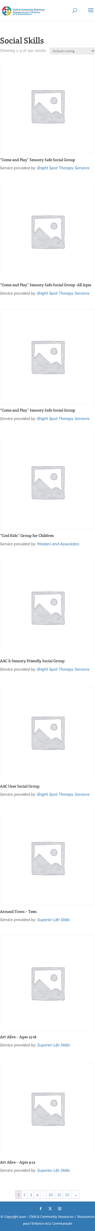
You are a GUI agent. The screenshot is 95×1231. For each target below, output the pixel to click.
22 (67, 1194)
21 (59, 1194)
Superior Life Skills (53, 919)
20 (51, 1194)
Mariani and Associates (58, 544)
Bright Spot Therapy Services (63, 168)
